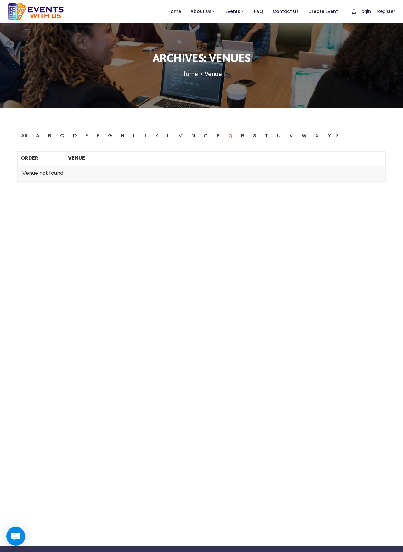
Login (364, 11)
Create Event (323, 11)
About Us (201, 11)
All (24, 135)
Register (386, 11)
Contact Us (286, 11)
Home (174, 11)
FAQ (258, 11)
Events (232, 11)
